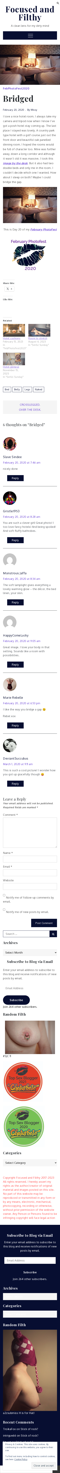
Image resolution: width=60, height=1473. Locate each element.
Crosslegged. (30, 404)
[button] (58, 3)
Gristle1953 (11, 511)
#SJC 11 (7, 1056)
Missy (34, 109)
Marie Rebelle (13, 697)
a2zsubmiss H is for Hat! (18, 1413)
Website (8, 880)
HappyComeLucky (15, 635)
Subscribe (16, 1000)
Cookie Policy (21, 1459)
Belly (17, 389)
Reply (15, 478)
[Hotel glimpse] (14, 359)
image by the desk (15, 163)
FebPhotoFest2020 (16, 88)
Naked (38, 389)
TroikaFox (9, 1429)
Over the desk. (30, 409)
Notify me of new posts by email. (27, 912)
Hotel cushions (11, 338)
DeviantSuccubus (15, 758)
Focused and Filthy (30, 13)
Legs (27, 389)
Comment (10, 814)
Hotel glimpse (11, 366)
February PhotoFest (43, 229)
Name (8, 853)
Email (7, 866)
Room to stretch (37, 338)
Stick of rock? (29, 1429)
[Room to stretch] (39, 330)
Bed (7, 389)
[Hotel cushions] (14, 330)
